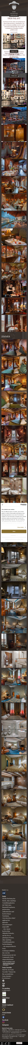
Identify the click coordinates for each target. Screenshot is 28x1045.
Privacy (11, 1038)
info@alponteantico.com (16, 1032)
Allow (14, 531)
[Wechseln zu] (15, 72)
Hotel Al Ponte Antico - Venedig (14, 5)
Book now (19, 1043)
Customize (13, 535)
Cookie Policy (21, 1036)
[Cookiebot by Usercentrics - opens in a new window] (20, 505)
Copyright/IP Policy (13, 1036)
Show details (20, 527)
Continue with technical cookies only (14, 539)
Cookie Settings (5, 1038)
